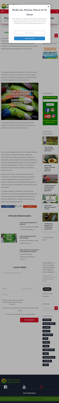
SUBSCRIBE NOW (29, 38)
